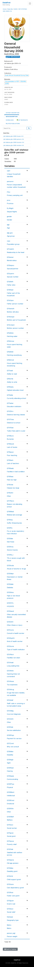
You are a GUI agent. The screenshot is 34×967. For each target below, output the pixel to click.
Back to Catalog (11, 949)
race (8, 241)
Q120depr (10, 574)
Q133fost (10, 892)
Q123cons (10, 646)
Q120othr (10, 622)
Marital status (12, 260)
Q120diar (10, 538)
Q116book (10, 444)
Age (8, 228)
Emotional (10, 804)
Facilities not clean (13, 658)
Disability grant (12, 871)
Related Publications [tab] (13, 123)
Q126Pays (10, 735)
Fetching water (12, 336)
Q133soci (10, 909)
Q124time (10, 671)
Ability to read (12, 374)
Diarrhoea (10, 542)
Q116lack (10, 460)
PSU (8, 192)
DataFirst (6, 3)
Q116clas (10, 485)
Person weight (12, 936)
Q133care (10, 884)
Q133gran (10, 901)
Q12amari (10, 257)
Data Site (10, 9)
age (8, 225)
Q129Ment (10, 792)
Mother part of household (16, 320)
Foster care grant (13, 896)
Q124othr (10, 719)
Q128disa (10, 751)
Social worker (12, 828)
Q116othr (10, 493)
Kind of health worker (15, 641)
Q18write (10, 379)
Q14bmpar (10, 317)
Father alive (11, 285)
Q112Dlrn (10, 411)
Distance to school (13, 423)
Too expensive (12, 685)
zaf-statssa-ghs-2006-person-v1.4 (13, 139)
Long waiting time (13, 666)
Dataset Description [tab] (12, 112)
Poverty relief (12, 844)
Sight (8, 763)
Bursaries (10, 439)
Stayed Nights (12, 212)
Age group (11, 236)
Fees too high (12, 480)
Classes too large (13, 488)
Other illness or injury (14, 625)
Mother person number (15, 328)
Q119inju (10, 520)
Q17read (10, 371)
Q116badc (10, 468)
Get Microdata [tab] (23, 120)
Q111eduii (10, 403)
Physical (10, 787)
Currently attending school (16, 398)
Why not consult (13, 747)
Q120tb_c (10, 555)
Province (10, 203)
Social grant (11, 836)
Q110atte (10, 395)
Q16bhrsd (10, 360)
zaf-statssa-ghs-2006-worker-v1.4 (13, 145)
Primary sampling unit (14, 195)
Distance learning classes (16, 415)
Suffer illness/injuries (14, 523)
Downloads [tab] (10, 120)
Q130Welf (10, 817)
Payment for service (14, 738)
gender (9, 216)
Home (4, 9)
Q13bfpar (10, 290)
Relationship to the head (15, 252)
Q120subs (10, 565)
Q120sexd (10, 611)
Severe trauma (12, 550)
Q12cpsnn (10, 273)
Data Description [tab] (11, 116)
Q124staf (10, 700)
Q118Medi (10, 512)
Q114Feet (10, 428)
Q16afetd (10, 352)
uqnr (8, 171)
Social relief (11, 912)
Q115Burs (10, 436)
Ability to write (12, 382)
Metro (9, 925)
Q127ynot (10, 743)
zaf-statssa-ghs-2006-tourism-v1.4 (13, 142)
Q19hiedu (10, 387)
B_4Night (10, 208)
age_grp (10, 233)
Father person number (15, 304)
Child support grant (14, 879)
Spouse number (13, 277)
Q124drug (10, 689)
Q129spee (10, 776)
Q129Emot (10, 800)
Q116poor (10, 452)
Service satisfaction (14, 730)
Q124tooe (10, 681)
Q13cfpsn (10, 300)
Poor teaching (12, 455)
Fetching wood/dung (14, 355)
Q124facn (10, 654)
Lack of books (12, 447)
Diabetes (10, 587)
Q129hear (10, 768)
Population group (13, 244)
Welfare (9, 820)
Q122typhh (11, 638)
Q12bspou (10, 265)
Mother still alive (13, 312)
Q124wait (10, 662)
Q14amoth (10, 309)
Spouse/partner (12, 269)
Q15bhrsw (10, 341)
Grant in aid (11, 904)
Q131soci (10, 825)
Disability (10, 755)
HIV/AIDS (10, 606)
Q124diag (10, 711)
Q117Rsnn (10, 501)
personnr (10, 181)
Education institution (14, 406)
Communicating (12, 779)
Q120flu (9, 528)
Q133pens (10, 860)
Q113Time (10, 419)
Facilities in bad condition (16, 472)
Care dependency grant (15, 888)
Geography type (13, 920)
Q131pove (10, 841)
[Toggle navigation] (30, 3)
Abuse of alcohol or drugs (16, 569)
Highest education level (15, 390)
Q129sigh (10, 760)
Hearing (10, 771)
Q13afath (10, 282)
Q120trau (10, 547)
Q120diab (10, 584)
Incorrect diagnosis (14, 714)
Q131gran (10, 833)
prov (8, 200)
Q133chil (10, 876)
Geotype (10, 917)
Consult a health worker (15, 633)
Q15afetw (10, 333)
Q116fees (10, 476)
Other (9, 496)
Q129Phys (10, 784)
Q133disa (10, 868)
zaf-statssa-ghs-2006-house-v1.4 (13, 136)
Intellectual (11, 795)
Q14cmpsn (11, 325)
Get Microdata (13, 57)
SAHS (15, 9)
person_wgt (11, 933)
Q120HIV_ (10, 603)
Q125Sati (10, 727)
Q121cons (10, 630)
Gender (9, 220)
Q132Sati (10, 849)
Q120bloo (10, 592)
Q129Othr (10, 808)
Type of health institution (16, 649)
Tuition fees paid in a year (16, 431)
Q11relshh (10, 249)
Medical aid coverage (14, 515)
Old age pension (12, 863)
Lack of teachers (13, 463)
